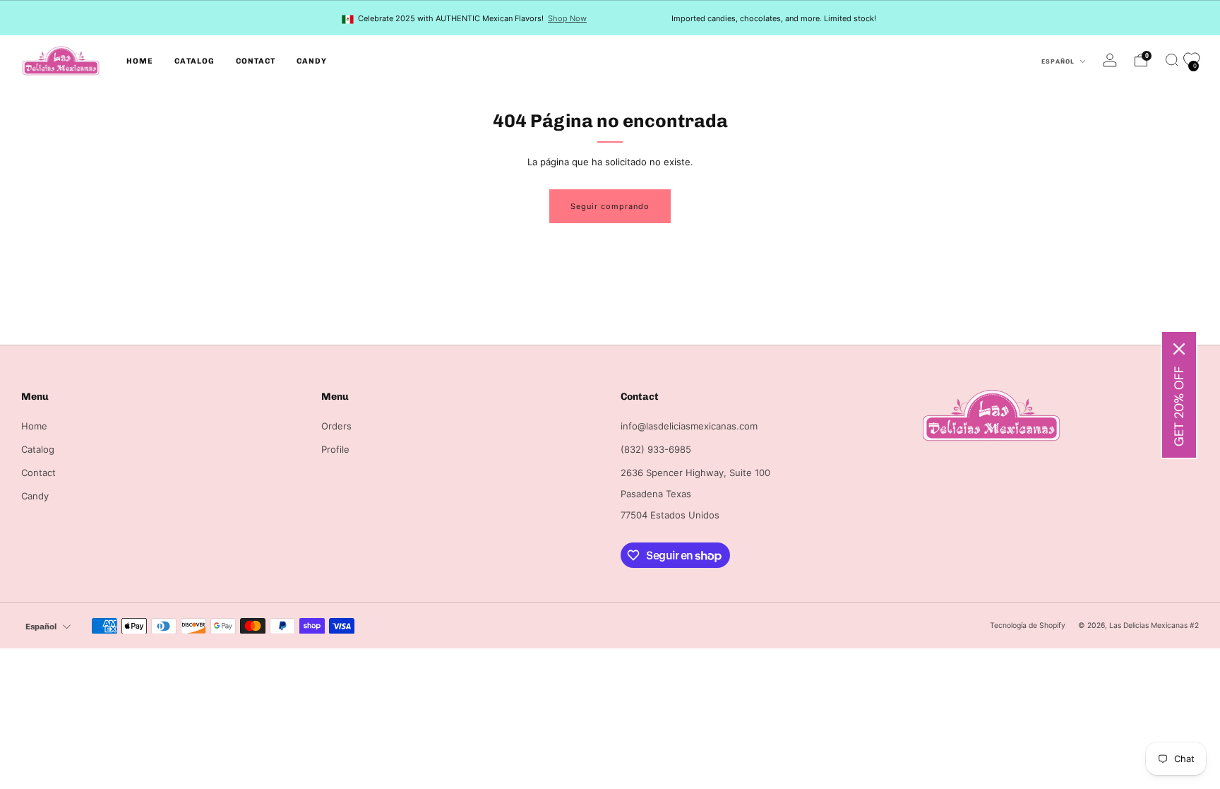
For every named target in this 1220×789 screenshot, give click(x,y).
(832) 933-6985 (656, 449)
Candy (312, 61)
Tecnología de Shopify (1027, 625)
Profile (335, 449)
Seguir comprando (610, 206)
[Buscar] (1172, 60)
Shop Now (567, 18)
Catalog (194, 61)
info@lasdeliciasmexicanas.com (689, 426)
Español (1059, 61)
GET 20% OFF (1179, 406)
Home (139, 61)
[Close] (1179, 349)
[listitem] (465, 18)
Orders (336, 426)
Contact (255, 61)
